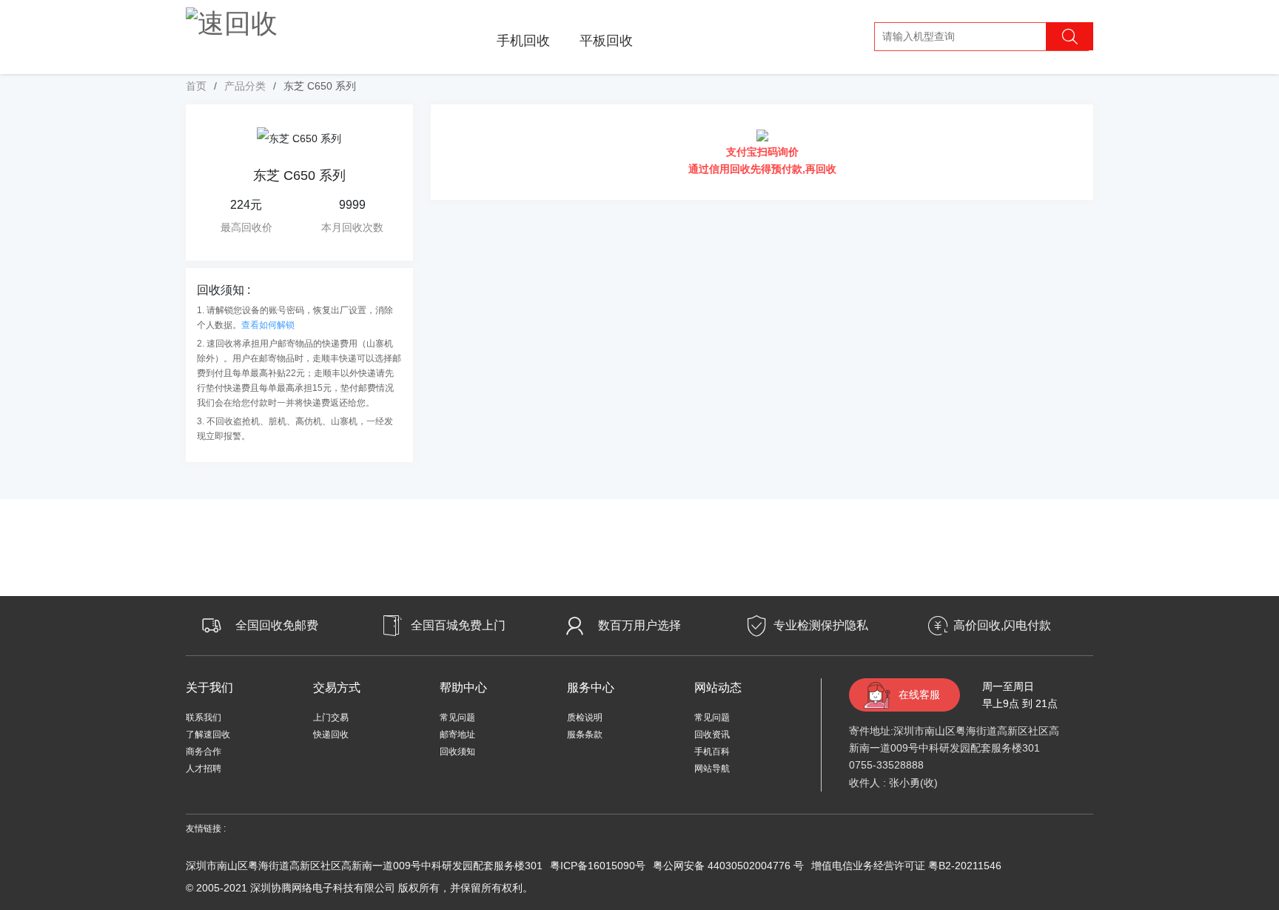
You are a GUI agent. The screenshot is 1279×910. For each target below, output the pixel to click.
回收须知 (457, 751)
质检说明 (584, 717)
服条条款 (584, 734)
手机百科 (712, 751)
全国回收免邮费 (276, 625)
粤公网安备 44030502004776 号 (728, 865)
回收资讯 (712, 734)
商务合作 (203, 751)
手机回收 (523, 40)
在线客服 (919, 694)
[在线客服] (1234, 757)
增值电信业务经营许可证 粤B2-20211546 (906, 865)
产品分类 (245, 86)
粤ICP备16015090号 (597, 865)
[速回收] (232, 21)
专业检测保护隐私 (820, 625)
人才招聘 (203, 768)
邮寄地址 (457, 734)
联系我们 (203, 717)
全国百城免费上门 (458, 625)
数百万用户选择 (639, 625)
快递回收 (331, 734)
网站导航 (712, 768)
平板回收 (606, 40)
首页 (196, 86)
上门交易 (331, 717)
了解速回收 (208, 734)
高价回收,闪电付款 (1002, 625)
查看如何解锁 (268, 325)
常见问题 (457, 717)
